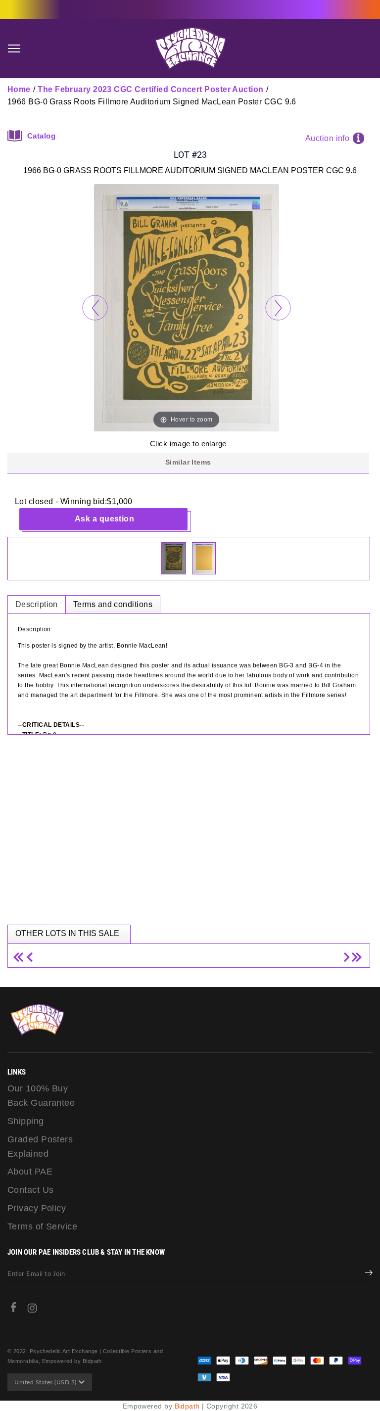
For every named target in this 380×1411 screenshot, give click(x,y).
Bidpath (187, 1406)
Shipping (25, 1121)
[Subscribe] (369, 1274)
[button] (13, 48)
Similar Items (188, 462)
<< (22, 953)
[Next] (277, 307)
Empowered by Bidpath (72, 1361)
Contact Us (30, 1190)
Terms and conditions (112, 604)
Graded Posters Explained (40, 1146)
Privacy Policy (36, 1208)
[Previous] (94, 307)
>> (355, 953)
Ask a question (104, 519)
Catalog (41, 136)
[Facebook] (13, 1309)
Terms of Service (42, 1226)
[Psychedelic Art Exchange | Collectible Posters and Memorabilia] (190, 48)
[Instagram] (32, 1310)
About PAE (29, 1171)
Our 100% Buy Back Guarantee (41, 1095)
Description (36, 604)
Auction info (327, 138)
